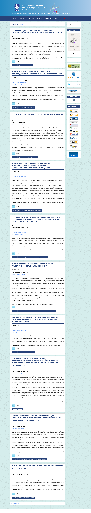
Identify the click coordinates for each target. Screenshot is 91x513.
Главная (14, 18)
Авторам (39, 18)
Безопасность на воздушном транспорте (26, 107)
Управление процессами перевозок (25, 65)
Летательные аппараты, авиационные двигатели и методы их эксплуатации (32, 257)
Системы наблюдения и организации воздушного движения (29, 210)
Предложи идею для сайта (74, 154)
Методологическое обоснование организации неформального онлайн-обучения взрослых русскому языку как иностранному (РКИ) (36, 418)
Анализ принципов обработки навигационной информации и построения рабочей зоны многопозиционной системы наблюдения (32, 166)
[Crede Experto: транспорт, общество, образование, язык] (35, 12)
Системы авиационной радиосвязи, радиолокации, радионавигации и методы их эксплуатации (36, 310)
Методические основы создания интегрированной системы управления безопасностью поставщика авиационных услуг (35, 320)
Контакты (58, 18)
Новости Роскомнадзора (73, 59)
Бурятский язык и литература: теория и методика (27, 157)
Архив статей (48, 18)
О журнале (22, 18)
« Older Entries (15, 503)
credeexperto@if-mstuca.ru (73, 511)
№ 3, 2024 (15, 65)
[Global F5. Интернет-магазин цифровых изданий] (74, 143)
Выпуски (31, 18)
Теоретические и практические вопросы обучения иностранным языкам (32, 459)
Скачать (13, 61)
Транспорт (20, 409)
